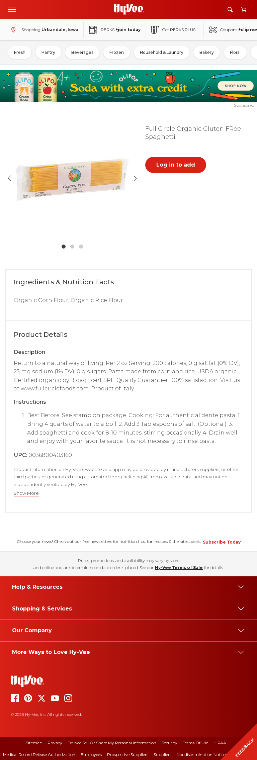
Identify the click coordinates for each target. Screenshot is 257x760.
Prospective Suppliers (127, 754)
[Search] (230, 9)
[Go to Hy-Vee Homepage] (129, 9)
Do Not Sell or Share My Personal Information (112, 742)
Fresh (19, 52)
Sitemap (34, 742)
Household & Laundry (161, 52)
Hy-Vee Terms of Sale (179, 567)
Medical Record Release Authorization (39, 754)
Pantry (48, 52)
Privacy (55, 742)
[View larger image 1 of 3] (72, 178)
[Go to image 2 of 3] (72, 247)
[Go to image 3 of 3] (81, 247)
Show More (26, 493)
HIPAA (219, 742)
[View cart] (243, 9)
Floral (235, 52)
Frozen (116, 52)
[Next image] (135, 178)
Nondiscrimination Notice (201, 754)
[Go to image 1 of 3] (63, 247)
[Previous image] (9, 178)
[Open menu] (12, 9)
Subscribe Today (222, 542)
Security (169, 742)
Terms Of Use (195, 742)
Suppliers (162, 754)
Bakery (206, 52)
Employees (91, 754)
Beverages (82, 52)
